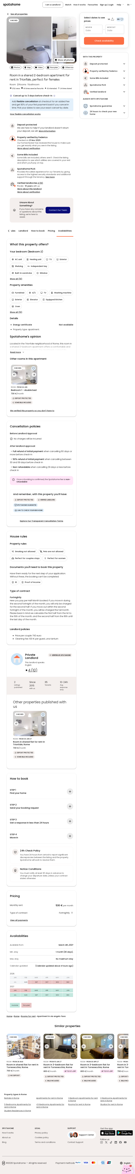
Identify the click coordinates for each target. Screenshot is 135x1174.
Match (68, 4)
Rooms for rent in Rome (79, 1104)
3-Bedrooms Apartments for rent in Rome (17, 1105)
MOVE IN (89, 27)
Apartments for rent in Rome (49, 1098)
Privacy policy (41, 1132)
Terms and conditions (45, 1142)
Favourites (93, 4)
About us (6, 1137)
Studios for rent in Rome (111, 1104)
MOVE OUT (111, 27)
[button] (120, 4)
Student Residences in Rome (17, 1110)
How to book (38, 230)
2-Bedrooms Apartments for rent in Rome (113, 1099)
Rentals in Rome (11, 1098)
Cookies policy (42, 1137)
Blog (4, 1142)
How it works (79, 4)
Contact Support (75, 1142)
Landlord (23, 230)
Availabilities (65, 230)
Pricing (51, 230)
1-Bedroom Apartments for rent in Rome (83, 1099)
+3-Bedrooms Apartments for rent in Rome (50, 1105)
